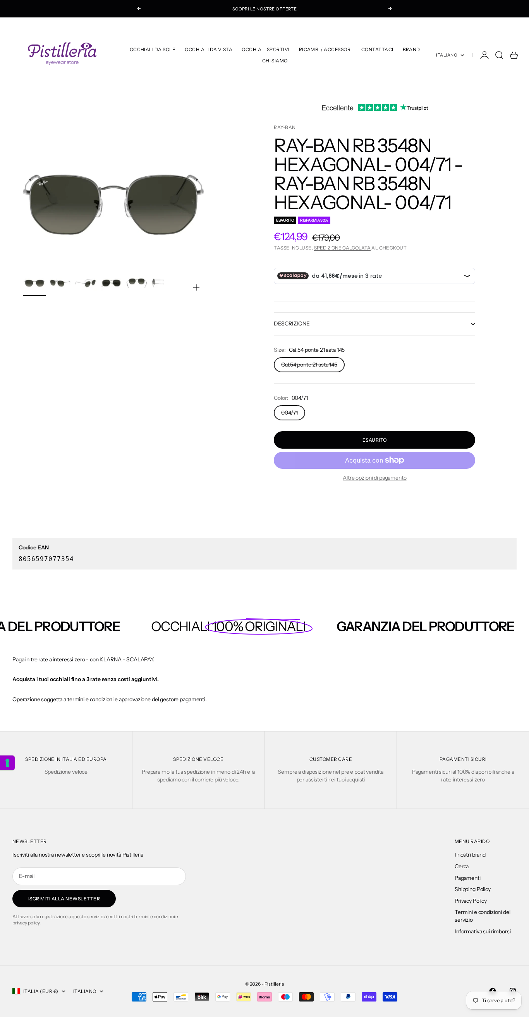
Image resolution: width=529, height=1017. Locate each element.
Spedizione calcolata (342, 248)
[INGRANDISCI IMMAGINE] (196, 287)
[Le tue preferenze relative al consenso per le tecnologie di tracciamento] (7, 762)
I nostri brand (470, 854)
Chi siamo (275, 61)
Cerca (462, 866)
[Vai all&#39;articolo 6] (162, 283)
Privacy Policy (471, 900)
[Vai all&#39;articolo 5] (136, 283)
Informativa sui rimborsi (483, 931)
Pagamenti (468, 877)
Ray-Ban (284, 127)
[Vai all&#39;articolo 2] (60, 283)
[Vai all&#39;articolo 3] (85, 283)
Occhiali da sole (153, 49)
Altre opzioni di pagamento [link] (374, 477)
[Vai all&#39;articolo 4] (111, 283)
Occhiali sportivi (265, 49)
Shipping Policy (473, 889)
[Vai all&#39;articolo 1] (34, 283)
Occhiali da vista (208, 49)
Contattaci (377, 49)
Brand (411, 49)
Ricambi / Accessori (325, 49)
